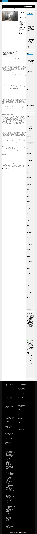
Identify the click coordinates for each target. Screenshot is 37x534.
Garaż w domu (7, 431)
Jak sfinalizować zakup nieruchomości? (21, 406)
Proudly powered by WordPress (14, 532)
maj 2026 (28, 141)
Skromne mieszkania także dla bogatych (22, 433)
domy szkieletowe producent (10, 454)
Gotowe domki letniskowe (30, 105)
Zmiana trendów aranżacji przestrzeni (9, 392)
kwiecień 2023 (29, 184)
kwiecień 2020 (29, 230)
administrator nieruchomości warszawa (10, 450)
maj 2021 (28, 220)
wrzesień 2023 (29, 177)
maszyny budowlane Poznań (9, 470)
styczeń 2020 (29, 237)
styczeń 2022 (29, 213)
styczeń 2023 (29, 191)
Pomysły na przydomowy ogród (21, 430)
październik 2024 (29, 160)
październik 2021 (29, 218)
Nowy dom (19, 422)
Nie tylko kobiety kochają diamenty (8, 439)
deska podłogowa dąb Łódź (10, 452)
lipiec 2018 (28, 268)
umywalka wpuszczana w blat (9, 515)
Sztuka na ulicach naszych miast (22, 401)
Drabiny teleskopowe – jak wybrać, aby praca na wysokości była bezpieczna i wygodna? (10, 424)
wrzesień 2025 (29, 153)
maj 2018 (28, 273)
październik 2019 (29, 244)
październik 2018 (29, 261)
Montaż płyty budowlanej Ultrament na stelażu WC (9, 55)
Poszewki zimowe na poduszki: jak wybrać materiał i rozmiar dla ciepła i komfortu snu (30, 369)
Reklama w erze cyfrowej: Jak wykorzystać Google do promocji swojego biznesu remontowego (9, 414)
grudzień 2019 (29, 239)
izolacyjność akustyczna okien (9, 466)
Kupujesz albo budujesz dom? (21, 416)
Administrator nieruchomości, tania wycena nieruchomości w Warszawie (9, 410)
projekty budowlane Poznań (9, 499)
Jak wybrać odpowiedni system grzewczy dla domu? (9, 427)
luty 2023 (28, 189)
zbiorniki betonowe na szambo (9, 526)
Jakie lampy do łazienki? (7, 162)
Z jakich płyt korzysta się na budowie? (9, 385)
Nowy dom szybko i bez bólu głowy (22, 420)
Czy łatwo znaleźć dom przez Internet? (21, 395)
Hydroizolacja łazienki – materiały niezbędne (8, 52)
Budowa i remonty (7, 168)
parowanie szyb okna (9, 489)
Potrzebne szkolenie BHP (8, 394)
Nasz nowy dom (20, 418)
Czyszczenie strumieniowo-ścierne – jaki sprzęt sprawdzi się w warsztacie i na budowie (22, 17)
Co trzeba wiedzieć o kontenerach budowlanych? (30, 57)
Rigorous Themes (24, 532)
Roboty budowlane (20, 434)
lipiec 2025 (28, 155)
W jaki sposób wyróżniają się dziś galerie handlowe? (9, 434)
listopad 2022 (29, 196)
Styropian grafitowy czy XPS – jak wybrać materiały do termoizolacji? (9, 403)
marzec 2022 (29, 208)
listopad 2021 (29, 215)
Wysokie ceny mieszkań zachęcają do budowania (8, 398)
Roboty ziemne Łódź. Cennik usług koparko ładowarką (9, 446)
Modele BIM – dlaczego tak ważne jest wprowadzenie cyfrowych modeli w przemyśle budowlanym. (30, 77)
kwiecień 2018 (29, 275)
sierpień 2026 (29, 136)
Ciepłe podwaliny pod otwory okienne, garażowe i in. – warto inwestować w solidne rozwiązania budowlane (20, 172)
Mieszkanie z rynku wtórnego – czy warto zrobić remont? (9, 418)
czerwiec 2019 (29, 254)
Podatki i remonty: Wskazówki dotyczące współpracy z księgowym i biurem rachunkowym (9, 443)
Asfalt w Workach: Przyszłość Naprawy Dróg (9, 421)
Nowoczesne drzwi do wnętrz (21, 398)
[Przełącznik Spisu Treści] (15, 51)
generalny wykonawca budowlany (9, 460)
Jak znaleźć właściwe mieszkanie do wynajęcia (21, 427)
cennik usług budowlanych (9, 451)
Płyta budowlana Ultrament (6, 54)
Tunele (28, 89)
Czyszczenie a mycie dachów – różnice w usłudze (30, 82)
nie (28, 125)
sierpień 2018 (29, 266)
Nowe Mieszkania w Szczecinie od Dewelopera (9, 479)
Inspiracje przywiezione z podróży (9, 165)
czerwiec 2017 (29, 299)
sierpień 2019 (29, 249)
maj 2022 (28, 203)
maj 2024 (28, 165)
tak (28, 122)
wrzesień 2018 (29, 263)
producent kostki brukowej (9, 496)
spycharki (10, 511)
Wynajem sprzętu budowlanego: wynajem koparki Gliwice (10, 430)
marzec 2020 (29, 232)
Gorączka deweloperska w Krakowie (22, 386)
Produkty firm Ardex (9, 148)
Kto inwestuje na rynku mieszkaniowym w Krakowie (30, 98)
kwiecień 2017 (29, 302)
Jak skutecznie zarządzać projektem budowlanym (9, 436)
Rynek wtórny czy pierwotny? (20, 403)
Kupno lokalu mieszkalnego (22, 384)
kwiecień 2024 (29, 167)
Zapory (28, 95)
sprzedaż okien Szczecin (9, 511)
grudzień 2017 (29, 285)
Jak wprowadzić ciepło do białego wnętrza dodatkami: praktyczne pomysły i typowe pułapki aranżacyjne (30, 28)
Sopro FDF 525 (4, 74)
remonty (12, 509)
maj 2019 (28, 256)
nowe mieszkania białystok (9, 476)
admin (11, 10)
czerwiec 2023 (29, 179)
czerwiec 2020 (29, 227)
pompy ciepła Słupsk (10, 490)
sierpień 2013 (29, 309)
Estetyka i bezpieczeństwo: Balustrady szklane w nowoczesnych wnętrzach (22, 392)
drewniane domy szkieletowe (10, 455)
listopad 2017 (29, 287)
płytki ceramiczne (8, 509)
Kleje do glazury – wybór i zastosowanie (8, 53)
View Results (30, 128)
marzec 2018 (29, 278)
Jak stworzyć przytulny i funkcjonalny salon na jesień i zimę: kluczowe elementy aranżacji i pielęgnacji (30, 35)
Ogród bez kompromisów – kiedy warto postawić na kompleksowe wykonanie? (22, 23)
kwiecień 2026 (29, 143)
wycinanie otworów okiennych (8, 521)
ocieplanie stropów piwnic (9, 484)
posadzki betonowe (8, 492)
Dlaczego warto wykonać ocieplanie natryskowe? (9, 401)
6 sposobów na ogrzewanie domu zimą (9, 407)
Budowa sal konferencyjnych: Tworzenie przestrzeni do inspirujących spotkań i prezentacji (9, 389)
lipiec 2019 (28, 251)
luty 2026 (28, 148)
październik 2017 (29, 290)
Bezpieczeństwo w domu (30, 63)
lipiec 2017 (28, 297)
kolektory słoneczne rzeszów (9, 467)
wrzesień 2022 (29, 201)
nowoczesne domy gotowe (10, 482)
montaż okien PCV (10, 471)
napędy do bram (10, 473)
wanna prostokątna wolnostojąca (9, 517)
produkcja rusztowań (10, 497)
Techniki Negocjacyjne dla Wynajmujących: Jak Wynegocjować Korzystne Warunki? (22, 413)
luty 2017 (28, 304)
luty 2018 (28, 280)
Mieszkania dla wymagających (20, 425)
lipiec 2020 (28, 225)
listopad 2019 (29, 242)
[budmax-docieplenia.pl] (3, 6)
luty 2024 (28, 172)
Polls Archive (29, 130)
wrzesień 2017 (29, 292)
